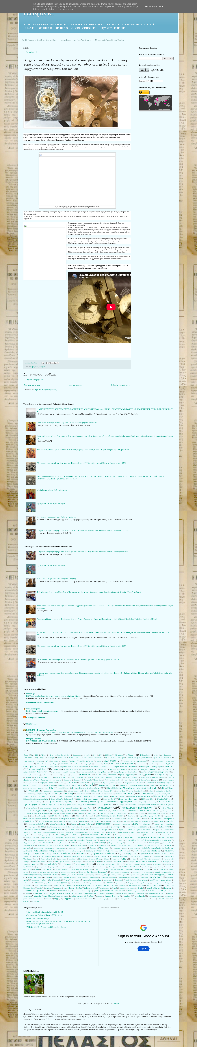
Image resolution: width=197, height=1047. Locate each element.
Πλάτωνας (107, 861)
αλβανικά (142, 761)
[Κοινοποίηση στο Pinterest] (57, 363)
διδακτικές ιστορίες (164, 782)
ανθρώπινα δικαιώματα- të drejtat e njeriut (74, 767)
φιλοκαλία (27, 883)
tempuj (132, 899)
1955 (100, 755)
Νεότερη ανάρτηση (32, 385)
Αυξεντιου (45, 775)
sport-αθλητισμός (101, 899)
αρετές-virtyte (101, 769)
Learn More (151, 6)
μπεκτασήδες (166, 843)
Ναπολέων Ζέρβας (78, 845)
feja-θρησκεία (104, 888)
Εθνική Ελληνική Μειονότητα (86, 787)
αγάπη (156, 755)
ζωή (32, 816)
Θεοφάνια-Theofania (68, 818)
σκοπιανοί (137, 869)
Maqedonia (140, 893)
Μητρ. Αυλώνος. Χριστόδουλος (110, 39)
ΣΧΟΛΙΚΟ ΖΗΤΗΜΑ (78, 875)
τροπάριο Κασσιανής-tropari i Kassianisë (133, 877)
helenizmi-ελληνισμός (33, 890)
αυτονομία (56, 775)
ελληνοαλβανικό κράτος (147, 802)
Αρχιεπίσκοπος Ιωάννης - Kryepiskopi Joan (94, 772)
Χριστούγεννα (59, 885)
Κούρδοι (113, 830)
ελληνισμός (162, 798)
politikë (39, 899)
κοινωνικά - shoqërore (99, 827)
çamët (39, 888)
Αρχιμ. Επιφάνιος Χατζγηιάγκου (126, 772)
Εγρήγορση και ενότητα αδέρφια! (51, 503)
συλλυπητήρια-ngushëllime (120, 872)
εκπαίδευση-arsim (83, 794)
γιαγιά (126, 780)
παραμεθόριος (96, 859)
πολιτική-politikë (50, 864)
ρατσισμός (145, 867)
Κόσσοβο (104, 829)
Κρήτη (121, 830)
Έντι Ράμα (167, 808)
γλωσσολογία (145, 780)
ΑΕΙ (47, 761)
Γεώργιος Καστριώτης (113, 780)
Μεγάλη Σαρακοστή (151, 835)
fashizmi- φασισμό (91, 888)
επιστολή (81, 813)
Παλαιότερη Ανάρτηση (120, 385)
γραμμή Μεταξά (31, 783)
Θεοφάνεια (167, 816)
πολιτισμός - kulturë (84, 864)
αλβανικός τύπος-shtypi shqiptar (47, 764)
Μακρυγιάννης (143, 832)
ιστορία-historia (57, 823)
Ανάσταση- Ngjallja (164, 764)
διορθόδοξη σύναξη (64, 785)
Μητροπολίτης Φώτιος (31, 843)
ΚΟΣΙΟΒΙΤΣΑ (72, 830)
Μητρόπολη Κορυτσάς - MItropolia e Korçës (156, 837)
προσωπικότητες (87, 867)
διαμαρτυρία (129, 783)
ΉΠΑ (59, 816)
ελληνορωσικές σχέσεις (48, 808)
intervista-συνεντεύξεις (83, 891)
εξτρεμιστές (40, 810)
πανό (36, 859)
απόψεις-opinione (37, 769)
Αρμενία (113, 769)
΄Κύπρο (43, 755)
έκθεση (150, 791)
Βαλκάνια (111, 774)
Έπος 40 (102, 813)
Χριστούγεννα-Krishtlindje (79, 885)
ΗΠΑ (52, 816)
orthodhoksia (140, 896)
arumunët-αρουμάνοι (136, 885)
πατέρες (133, 859)
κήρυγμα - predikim (164, 823)
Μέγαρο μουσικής (32, 837)
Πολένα (26, 864)
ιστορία (42, 366)
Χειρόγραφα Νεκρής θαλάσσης (138, 883)
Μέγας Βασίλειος (47, 837)
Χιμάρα (26, 885)
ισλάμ (126, 821)
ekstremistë (57, 888)
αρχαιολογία (166, 769)
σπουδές (34, 872)
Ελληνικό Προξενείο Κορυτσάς (62, 799)
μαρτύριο (26, 835)
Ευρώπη (142, 813)
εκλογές (55, 793)
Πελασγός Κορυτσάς (62, 861)
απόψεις (170, 766)
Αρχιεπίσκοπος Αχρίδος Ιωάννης (64, 772)
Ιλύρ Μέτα (106, 821)
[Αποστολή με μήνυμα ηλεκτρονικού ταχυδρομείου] (47, 363)
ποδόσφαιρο (167, 861)
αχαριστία (73, 775)
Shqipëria (67, 898)
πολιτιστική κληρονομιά (105, 864)
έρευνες (111, 813)
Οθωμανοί (167, 845)
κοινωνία (86, 827)
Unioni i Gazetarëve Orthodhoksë (39, 702)
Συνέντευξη (136, 872)
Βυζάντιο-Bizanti (131, 777)
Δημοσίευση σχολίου (35, 379)
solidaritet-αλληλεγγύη (83, 899)
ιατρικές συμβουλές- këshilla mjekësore (52, 821)
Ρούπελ (168, 867)
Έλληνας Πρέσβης (165, 794)
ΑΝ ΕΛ (105, 764)
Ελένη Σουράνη (107, 794)
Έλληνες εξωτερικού (64, 796)
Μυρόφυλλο (31, 723)
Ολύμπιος (72, 848)
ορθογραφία (134, 848)
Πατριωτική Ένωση (38, 861)
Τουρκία (170, 874)
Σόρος (155, 869)
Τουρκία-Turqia (33, 877)
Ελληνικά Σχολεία (102, 796)
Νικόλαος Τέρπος (125, 845)
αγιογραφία (62, 758)
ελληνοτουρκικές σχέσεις (69, 808)
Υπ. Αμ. (66, 880)
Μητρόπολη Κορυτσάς (124, 837)
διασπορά (140, 783)
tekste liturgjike (122, 899)
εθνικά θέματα (63, 788)
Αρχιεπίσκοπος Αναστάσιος (35, 771)
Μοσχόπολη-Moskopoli (116, 843)
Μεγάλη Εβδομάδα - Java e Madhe (96, 834)
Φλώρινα (51, 883)
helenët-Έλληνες (153, 888)
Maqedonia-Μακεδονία (155, 893)
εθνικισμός (32, 790)
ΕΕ (46, 788)
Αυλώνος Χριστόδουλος (31, 775)
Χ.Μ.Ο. (72, 883)
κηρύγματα (33, 827)
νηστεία (113, 845)
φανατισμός (108, 880)
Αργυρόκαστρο (87, 769)
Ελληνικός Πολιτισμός (128, 799)
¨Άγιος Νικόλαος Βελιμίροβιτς (59, 755)
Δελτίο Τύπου (71, 782)
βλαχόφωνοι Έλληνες (35, 717)
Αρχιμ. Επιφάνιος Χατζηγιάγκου (155, 771)
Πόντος (120, 864)
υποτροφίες (75, 880)
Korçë (28, 893)
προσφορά (53, 867)
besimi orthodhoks (154, 885)
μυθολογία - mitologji (46, 845)
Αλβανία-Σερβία (129, 761)
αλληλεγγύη (87, 764)
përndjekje (168, 896)
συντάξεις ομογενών (163, 872)
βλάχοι (28, 777)
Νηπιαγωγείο (103, 845)
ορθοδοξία (82, 853)
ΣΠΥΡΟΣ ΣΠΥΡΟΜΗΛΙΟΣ (49, 872)
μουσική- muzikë (140, 843)
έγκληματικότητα (29, 788)
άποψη (55, 769)
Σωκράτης (90, 875)
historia (53, 890)
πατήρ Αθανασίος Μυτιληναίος (150, 859)
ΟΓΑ (159, 845)
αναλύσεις (151, 764)
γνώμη (156, 780)
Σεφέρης (105, 869)
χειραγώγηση (120, 883)
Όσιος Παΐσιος (161, 854)
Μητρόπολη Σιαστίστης (36, 840)
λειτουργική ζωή (67, 832)
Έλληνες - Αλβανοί (30, 796)
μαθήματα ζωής (99, 832)
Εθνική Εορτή (168, 788)
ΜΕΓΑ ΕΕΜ (59, 835)
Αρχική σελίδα (32, 52)
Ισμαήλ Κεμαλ (158, 821)
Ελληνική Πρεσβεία (161, 796)
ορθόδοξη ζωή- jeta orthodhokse (147, 850)
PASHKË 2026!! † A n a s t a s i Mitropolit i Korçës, (46, 927)
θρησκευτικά (104, 819)
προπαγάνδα (28, 867)
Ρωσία (36, 869)
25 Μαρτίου (131, 755)
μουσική (129, 843)
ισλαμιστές (146, 821)
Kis (144, 891)
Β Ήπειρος (85, 774)
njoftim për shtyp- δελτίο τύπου (82, 896)
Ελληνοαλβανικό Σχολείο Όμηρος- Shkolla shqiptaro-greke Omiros (69, 804)
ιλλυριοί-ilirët (94, 821)
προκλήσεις (157, 864)
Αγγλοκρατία (166, 755)
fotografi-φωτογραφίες (127, 888)
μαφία (35, 835)
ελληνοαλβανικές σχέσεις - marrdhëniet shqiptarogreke (105, 801)
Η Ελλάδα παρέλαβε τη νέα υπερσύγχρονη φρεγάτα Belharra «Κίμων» (54, 696)
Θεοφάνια (54, 819)
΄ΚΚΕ (36, 755)
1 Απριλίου (77, 755)
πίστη (99, 861)
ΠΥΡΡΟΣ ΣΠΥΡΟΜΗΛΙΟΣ (130, 867)
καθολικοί (126, 824)
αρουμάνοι (124, 769)
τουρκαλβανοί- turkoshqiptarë (153, 874)
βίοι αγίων (159, 774)
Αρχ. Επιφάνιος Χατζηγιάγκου (76, 39)
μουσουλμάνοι (154, 843)
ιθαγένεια (83, 821)
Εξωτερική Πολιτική (55, 810)
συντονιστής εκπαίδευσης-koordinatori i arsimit (40, 874)
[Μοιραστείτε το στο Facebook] (55, 363)
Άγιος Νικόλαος (28, 761)
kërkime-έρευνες (134, 891)
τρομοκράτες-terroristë (108, 877)
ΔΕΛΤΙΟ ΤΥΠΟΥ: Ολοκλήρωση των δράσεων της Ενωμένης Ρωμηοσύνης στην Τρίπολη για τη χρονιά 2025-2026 (70, 732)
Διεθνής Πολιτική (37, 785)
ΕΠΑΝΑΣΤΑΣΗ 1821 (98, 810)
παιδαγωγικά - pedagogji (118, 856)
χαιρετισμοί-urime (96, 883)
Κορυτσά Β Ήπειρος (32, 829)
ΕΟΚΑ (68, 810)
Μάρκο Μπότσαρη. (164, 832)
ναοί (67, 845)
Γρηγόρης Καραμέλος (48, 782)
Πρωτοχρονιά (113, 867)
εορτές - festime (80, 810)
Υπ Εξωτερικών (55, 880)
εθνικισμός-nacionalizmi (54, 791)
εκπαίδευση (68, 793)
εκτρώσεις (95, 794)
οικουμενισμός (61, 848)
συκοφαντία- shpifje (68, 872)
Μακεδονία (111, 832)
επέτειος (115, 810)
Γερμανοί (77, 780)
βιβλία (140, 775)
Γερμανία (67, 780)
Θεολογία (131, 816)
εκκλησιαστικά (28, 794)
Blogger (116, 1003)
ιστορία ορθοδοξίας (37, 824)
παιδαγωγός (136, 856)
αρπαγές (134, 769)
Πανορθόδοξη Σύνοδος (48, 859)
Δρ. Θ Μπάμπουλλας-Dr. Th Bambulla (133, 785)
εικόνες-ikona (120, 791)
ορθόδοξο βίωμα (129, 853)
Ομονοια (93, 848)
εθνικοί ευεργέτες (75, 791)
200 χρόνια (119, 755)
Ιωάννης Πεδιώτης (86, 824)
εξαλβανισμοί (28, 811)
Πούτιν (128, 864)
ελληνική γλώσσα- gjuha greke (139, 796)
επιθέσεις (124, 811)
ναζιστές (60, 845)
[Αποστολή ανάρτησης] (42, 363)
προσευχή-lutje (41, 867)
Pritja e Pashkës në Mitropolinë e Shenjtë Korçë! (44, 912)
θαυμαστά (89, 816)
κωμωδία (157, 830)
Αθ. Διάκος (55, 761)
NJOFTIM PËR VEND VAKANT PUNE (41, 741)
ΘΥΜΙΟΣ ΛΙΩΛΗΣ (134, 819)
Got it (162, 6)
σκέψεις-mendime (117, 869)
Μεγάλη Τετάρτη (168, 835)
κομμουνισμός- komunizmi (136, 826)
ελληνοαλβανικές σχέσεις (59, 801)
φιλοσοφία (38, 882)
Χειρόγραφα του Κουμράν (162, 883)
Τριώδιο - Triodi (68, 877)
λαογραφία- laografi (51, 832)
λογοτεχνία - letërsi (83, 832)
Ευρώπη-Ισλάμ (153, 813)
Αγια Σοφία (40, 758)
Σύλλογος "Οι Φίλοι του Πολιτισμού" (93, 872)
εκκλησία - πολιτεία (163, 791)
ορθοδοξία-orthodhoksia (104, 853)
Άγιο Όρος (51, 757)
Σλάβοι (147, 869)
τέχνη (106, 874)
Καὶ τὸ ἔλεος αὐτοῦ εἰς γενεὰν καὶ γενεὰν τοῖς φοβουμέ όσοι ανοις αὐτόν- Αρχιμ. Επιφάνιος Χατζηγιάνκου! (83, 449)
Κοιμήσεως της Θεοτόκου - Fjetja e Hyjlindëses (63, 827)
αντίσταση (94, 767)
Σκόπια (128, 869)
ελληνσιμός (87, 808)
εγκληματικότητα (165, 785)
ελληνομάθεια (31, 808)
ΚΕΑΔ (135, 824)
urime (154, 899)
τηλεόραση (115, 875)
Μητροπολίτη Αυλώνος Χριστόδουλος (82, 840)
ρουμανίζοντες (158, 867)
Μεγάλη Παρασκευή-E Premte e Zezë (128, 835)
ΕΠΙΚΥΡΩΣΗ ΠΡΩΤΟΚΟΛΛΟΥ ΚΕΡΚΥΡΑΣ (144, 811)
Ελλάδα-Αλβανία (146, 793)
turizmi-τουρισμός (143, 899)
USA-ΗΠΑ (162, 899)
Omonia (99, 896)
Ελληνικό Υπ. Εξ (109, 799)
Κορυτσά (165, 826)
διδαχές (26, 785)
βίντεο (148, 774)
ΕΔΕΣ (40, 788)
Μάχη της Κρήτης (46, 835)
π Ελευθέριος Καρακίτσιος (51, 856)
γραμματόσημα (168, 780)
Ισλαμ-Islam (135, 821)
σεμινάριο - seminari (61, 869)
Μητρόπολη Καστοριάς (85, 837)
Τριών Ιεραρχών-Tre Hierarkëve (87, 877)
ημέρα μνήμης (42, 816)
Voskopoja (35, 901)
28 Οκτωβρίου (145, 755)
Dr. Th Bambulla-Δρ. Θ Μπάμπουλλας (39, 39)
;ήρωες (25, 755)
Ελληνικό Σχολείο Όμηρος (88, 799)
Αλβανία (110, 761)
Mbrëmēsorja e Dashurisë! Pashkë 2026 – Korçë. (44, 915)
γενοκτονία (57, 780)
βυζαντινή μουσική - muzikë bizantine (98, 777)
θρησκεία (94, 819)
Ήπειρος (67, 815)
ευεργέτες (132, 813)
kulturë (80, 893)
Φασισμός (118, 880)
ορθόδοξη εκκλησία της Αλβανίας (100, 850)
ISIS (96, 891)
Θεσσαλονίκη (83, 819)
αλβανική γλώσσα (157, 761)
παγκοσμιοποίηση (100, 856)
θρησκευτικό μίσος (118, 819)
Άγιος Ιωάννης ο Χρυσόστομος (139, 757)
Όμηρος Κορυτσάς (34, 738)
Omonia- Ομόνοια (112, 896)
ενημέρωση (34, 366)
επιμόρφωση (167, 811)
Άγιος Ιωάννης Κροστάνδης (92, 758)
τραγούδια (56, 877)
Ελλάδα (129, 793)
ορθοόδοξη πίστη (147, 853)
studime (112, 899)
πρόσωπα (75, 867)
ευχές (163, 813)
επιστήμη (56, 813)
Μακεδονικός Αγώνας (127, 832)
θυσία (145, 819)
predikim (48, 899)
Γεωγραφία (88, 780)
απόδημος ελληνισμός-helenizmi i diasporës (118, 766)
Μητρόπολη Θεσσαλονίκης (65, 837)
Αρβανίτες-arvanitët (71, 769)
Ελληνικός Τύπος (148, 799)
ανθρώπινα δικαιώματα (49, 767)
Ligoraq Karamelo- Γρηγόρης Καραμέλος (99, 893)
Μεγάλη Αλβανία (72, 835)
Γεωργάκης (98, 780)
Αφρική (65, 775)
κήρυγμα (146, 824)
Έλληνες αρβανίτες (46, 796)
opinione (127, 896)
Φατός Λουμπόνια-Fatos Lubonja (136, 880)
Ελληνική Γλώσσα (117, 796)
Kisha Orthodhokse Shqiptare (158, 891)
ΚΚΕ (42, 827)
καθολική (117, 824)
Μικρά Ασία (46, 843)
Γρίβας (61, 783)
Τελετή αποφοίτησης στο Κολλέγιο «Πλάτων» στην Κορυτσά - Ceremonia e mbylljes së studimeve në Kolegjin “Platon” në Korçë (89, 592)
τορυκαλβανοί (135, 875)
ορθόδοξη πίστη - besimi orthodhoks (52, 853)
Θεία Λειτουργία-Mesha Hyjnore (109, 815)
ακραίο (98, 761)
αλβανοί (64, 763)
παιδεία (147, 856)
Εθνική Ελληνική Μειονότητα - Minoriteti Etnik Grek (131, 787)
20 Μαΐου (108, 755)
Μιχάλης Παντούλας (61, 843)
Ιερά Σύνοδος (72, 821)
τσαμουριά (35, 880)
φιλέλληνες (154, 880)
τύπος (44, 880)
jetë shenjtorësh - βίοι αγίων (112, 890)
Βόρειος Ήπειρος (77, 777)
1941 (94, 755)
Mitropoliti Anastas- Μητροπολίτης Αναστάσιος (51, 896)
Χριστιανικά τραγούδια (42, 885)
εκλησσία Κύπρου (43, 794)
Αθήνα (64, 761)
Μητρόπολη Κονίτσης (104, 837)
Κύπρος (129, 829)
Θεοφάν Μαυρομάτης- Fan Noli (149, 816)
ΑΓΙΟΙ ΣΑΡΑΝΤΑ (74, 758)
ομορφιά (117, 848)
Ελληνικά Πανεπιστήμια (83, 796)
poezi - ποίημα (28, 899)
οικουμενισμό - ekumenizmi (43, 848)
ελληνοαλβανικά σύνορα (32, 802)
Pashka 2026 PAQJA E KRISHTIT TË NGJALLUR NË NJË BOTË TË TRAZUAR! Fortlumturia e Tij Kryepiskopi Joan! (58, 922)
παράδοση (72, 859)
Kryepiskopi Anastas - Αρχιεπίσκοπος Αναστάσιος (53, 893)
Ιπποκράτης (117, 821)
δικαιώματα (50, 785)
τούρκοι (47, 877)
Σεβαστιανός (46, 869)
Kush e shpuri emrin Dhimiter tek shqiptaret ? (43, 711)
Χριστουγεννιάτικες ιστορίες (105, 885)
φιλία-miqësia (166, 880)
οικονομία (27, 848)
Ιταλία (73, 824)
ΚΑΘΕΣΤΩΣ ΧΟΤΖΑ (103, 824)
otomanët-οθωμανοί (155, 896)
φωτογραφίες (62, 883)
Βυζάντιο (117, 777)
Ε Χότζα (153, 785)
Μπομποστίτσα (29, 845)
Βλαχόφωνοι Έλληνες (42, 777)
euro (65, 888)
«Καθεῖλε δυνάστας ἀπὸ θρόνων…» (52, 490)
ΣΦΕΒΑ (63, 874)
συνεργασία (148, 872)
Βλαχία (171, 775)
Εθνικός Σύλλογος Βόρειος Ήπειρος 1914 (99, 791)
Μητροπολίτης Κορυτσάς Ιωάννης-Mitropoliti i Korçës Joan (148, 840)
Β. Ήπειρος (100, 775)
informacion (64, 890)
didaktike (48, 888)
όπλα (125, 848)
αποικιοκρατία (145, 767)
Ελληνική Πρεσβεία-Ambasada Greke (35, 799)
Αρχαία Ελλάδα (148, 769)
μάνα (153, 832)
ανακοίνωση (140, 764)
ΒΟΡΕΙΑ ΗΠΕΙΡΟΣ (61, 777)
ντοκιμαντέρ (139, 845)
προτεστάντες (100, 867)
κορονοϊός (154, 827)
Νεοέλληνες (92, 845)
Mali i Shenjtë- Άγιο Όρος (126, 893)
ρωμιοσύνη (27, 869)
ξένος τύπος (150, 845)
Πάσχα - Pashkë (119, 859)
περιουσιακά (90, 861)
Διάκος (119, 783)
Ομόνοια (103, 847)
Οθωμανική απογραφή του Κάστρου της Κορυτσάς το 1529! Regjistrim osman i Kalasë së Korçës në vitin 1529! (81, 463)
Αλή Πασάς (76, 764)
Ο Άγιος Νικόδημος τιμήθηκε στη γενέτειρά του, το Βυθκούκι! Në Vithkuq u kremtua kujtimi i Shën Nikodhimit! (82, 530)
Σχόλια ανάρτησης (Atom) (46, 389)
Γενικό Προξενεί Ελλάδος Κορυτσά (153, 777)
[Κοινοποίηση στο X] (52, 363)
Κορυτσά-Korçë (53, 829)
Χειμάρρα (109, 883)
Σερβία (97, 869)
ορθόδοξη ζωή (124, 850)
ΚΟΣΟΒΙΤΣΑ (93, 830)
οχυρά (36, 856)
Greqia (140, 888)
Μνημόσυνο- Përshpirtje (85, 843)
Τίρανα (124, 875)
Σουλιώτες (163, 869)
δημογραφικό (95, 783)
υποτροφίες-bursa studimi (92, 880)
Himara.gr (30, 693)
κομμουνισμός (115, 826)
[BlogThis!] (50, 363)
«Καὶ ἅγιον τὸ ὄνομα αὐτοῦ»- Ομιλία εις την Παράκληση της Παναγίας (67, 422)
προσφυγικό (64, 867)
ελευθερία (118, 794)
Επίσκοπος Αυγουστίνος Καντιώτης (36, 813)
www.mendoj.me (33, 708)
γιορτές (134, 780)
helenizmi (167, 888)
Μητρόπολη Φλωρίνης (56, 840)
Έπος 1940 (91, 813)
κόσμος (82, 829)
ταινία (99, 875)
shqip (56, 898)
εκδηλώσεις (140, 791)
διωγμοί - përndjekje (107, 785)
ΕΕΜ (51, 788)
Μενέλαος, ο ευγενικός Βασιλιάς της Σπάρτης (56, 517)
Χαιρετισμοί (82, 883)
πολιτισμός (66, 864)
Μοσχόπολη (100, 843)
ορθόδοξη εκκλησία (76, 851)
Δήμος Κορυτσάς (108, 783)
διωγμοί (89, 785)
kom (172, 891)
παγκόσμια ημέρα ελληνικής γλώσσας (77, 856)
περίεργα (77, 861)
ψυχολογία (122, 885)
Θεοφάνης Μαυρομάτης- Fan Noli (35, 818)
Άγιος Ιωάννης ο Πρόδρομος (115, 758)
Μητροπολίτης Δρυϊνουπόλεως (111, 840)
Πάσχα (106, 859)
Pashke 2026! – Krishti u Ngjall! (38, 918)
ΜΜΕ (73, 843)
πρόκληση (167, 864)
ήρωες (78, 815)
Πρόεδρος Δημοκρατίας (141, 864)
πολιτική (35, 864)
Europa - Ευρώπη (75, 888)
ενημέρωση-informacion (137, 807)
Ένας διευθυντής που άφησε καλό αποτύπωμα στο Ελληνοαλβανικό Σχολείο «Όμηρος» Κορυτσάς (78, 659)
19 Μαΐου (87, 755)
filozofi (114, 888)
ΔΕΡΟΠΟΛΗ (84, 783)
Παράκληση (83, 859)
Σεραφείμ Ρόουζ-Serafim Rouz (81, 869)
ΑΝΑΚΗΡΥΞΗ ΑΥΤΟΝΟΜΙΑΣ (122, 764)
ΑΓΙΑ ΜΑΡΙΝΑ (28, 758)
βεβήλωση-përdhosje (127, 775)
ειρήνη (131, 791)
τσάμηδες (155, 877)
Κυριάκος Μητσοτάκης (143, 830)
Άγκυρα (40, 761)
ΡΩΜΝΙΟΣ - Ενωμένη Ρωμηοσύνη (41, 730)
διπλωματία (77, 785)
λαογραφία (37, 832)
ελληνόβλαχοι (107, 804)
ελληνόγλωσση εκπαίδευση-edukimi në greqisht (156, 804)
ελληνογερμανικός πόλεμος (126, 804)
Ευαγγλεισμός (121, 813)
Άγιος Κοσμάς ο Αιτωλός (162, 757)
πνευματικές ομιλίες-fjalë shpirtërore (143, 861)
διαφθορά (150, 782)
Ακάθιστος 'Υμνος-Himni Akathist (81, 761)
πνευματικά (119, 861)
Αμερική (97, 764)
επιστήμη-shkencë (68, 813)
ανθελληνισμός (29, 766)
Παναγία (157, 856)
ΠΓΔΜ (50, 861)
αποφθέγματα (158, 767)
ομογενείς (82, 848)
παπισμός (62, 859)
